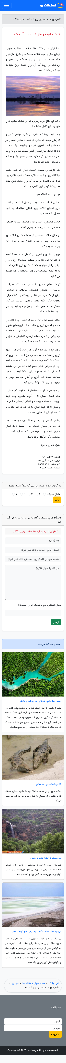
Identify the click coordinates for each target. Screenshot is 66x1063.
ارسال (56, 622)
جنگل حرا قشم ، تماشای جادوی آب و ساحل (40, 701)
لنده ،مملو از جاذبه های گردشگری (45, 858)
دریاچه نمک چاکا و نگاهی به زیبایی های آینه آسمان (37, 931)
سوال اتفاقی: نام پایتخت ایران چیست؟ (39, 605)
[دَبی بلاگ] (51, 5)
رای (57, 500)
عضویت (55, 1034)
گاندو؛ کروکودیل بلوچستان (48, 784)
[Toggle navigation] (7, 5)
